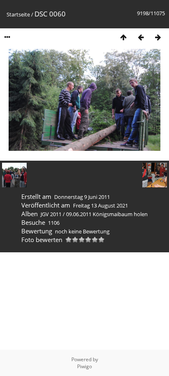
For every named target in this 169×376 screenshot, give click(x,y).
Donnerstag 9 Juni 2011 (82, 197)
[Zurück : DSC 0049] (140, 37)
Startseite (18, 14)
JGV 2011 (51, 214)
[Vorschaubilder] (123, 37)
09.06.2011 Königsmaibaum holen (107, 214)
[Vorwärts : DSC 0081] (158, 37)
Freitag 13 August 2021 (100, 205)
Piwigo (84, 366)
